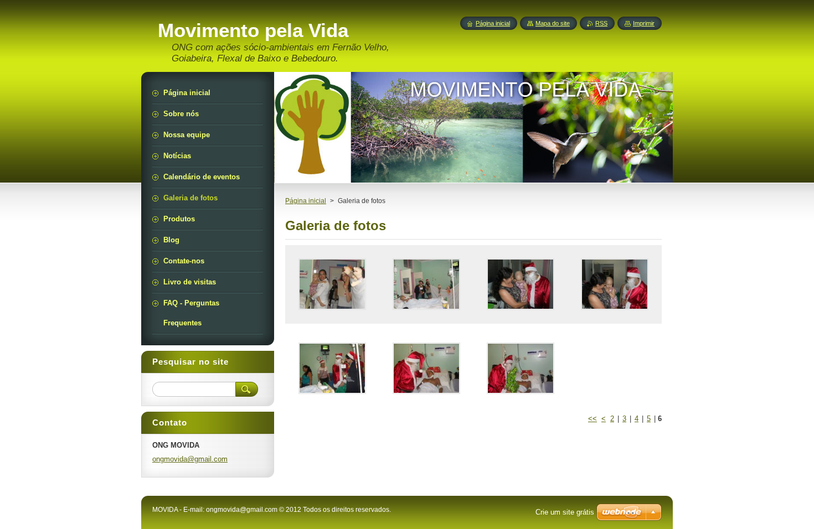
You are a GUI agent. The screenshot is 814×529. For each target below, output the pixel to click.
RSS (601, 23)
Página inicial (305, 201)
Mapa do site (552, 23)
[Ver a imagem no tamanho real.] (332, 284)
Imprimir (644, 23)
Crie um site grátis (564, 512)
